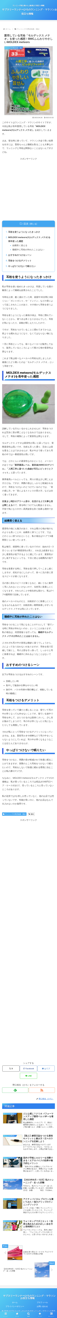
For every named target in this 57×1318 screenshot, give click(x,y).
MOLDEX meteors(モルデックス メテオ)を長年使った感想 (29, 239)
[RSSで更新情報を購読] (42, 1090)
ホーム (15, 1302)
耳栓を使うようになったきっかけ (24, 232)
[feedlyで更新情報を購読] (15, 1090)
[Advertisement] (28, 189)
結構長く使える (19, 245)
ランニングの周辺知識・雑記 (15, 814)
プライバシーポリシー (15, 1306)
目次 (25, 223)
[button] (51, 714)
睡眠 (32, 814)
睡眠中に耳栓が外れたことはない (28, 249)
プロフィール (42, 1302)
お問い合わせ (42, 1306)
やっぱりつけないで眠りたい (22, 266)
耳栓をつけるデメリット (20, 260)
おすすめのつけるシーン (20, 255)
